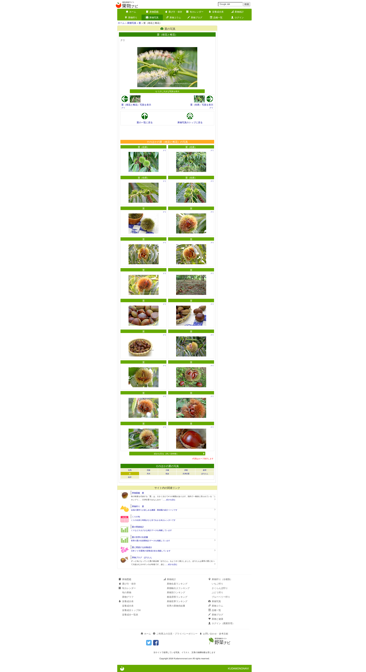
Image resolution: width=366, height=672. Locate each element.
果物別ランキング (176, 592)
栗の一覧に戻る (145, 122)
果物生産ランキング (177, 583)
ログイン (239, 17)
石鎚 (148, 470)
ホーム (132, 11)
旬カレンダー (196, 11)
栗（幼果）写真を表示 (201, 104)
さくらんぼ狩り (220, 588)
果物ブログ (196, 17)
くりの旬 (136, 516)
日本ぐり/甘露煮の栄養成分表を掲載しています (151, 550)
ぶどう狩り (217, 592)
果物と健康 (217, 618)
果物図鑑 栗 (138, 492)
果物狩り (132, 17)
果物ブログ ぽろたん (142, 557)
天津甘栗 (186, 473)
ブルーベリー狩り (221, 596)
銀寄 (204, 470)
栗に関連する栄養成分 (142, 547)
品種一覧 (217, 17)
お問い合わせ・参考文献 (215, 633)
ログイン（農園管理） (223, 623)
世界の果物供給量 (176, 605)
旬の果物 (126, 592)
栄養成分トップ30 (131, 610)
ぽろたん (204, 473)
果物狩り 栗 (138, 506)
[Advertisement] (167, 132)
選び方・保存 (175, 11)
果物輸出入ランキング (178, 588)
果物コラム (175, 17)
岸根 (186, 470)
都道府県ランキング (177, 596)
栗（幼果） (143, 147)
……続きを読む (169, 499)
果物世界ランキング (177, 601)
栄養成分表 (218, 11)
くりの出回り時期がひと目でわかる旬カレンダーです (153, 520)
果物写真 (154, 17)
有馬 (130, 470)
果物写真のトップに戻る (190, 122)
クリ (123, 107)
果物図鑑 (154, 11)
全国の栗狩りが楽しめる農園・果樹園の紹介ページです (154, 510)
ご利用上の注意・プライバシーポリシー (177, 633)
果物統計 (239, 11)
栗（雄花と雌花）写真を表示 (136, 104)
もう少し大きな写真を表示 (167, 91)
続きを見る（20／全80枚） (166, 453)
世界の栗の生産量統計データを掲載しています (150, 540)
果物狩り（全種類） (222, 579)
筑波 (167, 473)
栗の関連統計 (138, 526)
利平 (130, 477)
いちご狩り (217, 583)
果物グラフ (128, 596)
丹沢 (148, 473)
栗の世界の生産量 (140, 537)
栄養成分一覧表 (130, 614)
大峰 (167, 470)
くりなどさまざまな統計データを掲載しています (151, 530)
